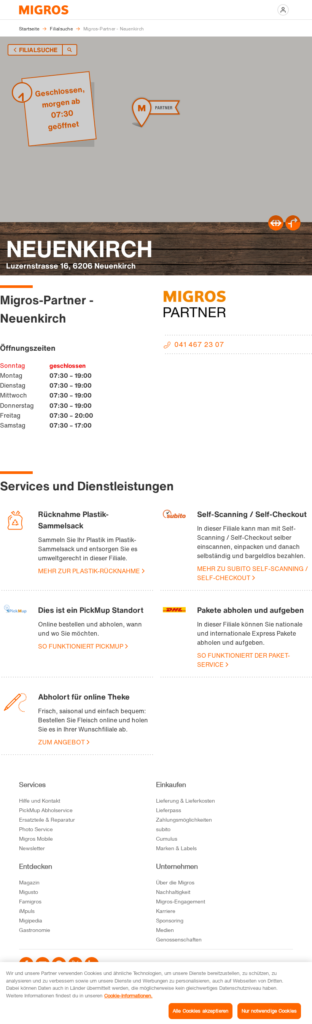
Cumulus (166, 838)
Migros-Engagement (180, 901)
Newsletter (32, 848)
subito (163, 829)
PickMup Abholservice (46, 810)
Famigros (30, 901)
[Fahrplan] (275, 228)
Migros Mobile (36, 838)
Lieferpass (168, 810)
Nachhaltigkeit (173, 892)
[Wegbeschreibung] (293, 228)
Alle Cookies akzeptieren (200, 1011)
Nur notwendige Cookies (269, 1011)
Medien (165, 930)
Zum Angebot (61, 742)
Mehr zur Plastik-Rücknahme (89, 571)
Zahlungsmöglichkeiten (184, 819)
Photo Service (36, 829)
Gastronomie (34, 930)
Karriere (165, 911)
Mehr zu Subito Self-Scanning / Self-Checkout (252, 573)
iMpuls (27, 911)
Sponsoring (169, 920)
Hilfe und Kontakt (39, 800)
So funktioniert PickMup (80, 646)
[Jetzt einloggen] (283, 10)
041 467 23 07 (199, 344)
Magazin (29, 882)
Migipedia (30, 920)
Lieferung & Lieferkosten (185, 800)
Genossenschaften (179, 939)
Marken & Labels (176, 848)
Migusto (28, 892)
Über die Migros (175, 882)
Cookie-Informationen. (128, 995)
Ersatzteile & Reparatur (47, 819)
